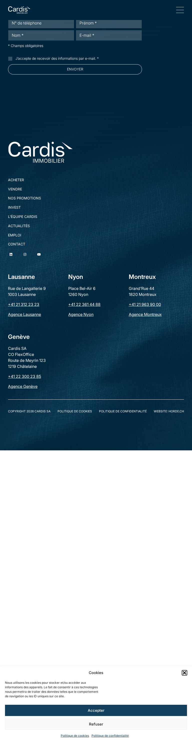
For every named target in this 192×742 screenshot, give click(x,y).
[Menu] (180, 10)
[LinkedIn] (11, 254)
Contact (16, 244)
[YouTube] (39, 254)
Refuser (96, 724)
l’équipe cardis (22, 217)
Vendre (15, 189)
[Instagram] (25, 254)
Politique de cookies (75, 736)
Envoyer (75, 69)
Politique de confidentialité (110, 736)
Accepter (96, 710)
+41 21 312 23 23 (23, 304)
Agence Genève (23, 386)
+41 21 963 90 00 (145, 304)
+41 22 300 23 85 (24, 376)
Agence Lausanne (24, 314)
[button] (184, 672)
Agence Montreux (145, 314)
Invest (14, 207)
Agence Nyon (81, 314)
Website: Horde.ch (169, 411)
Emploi (14, 235)
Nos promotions (24, 198)
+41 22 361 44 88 (84, 304)
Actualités (19, 226)
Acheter (16, 180)
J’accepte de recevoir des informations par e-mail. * (57, 58)
